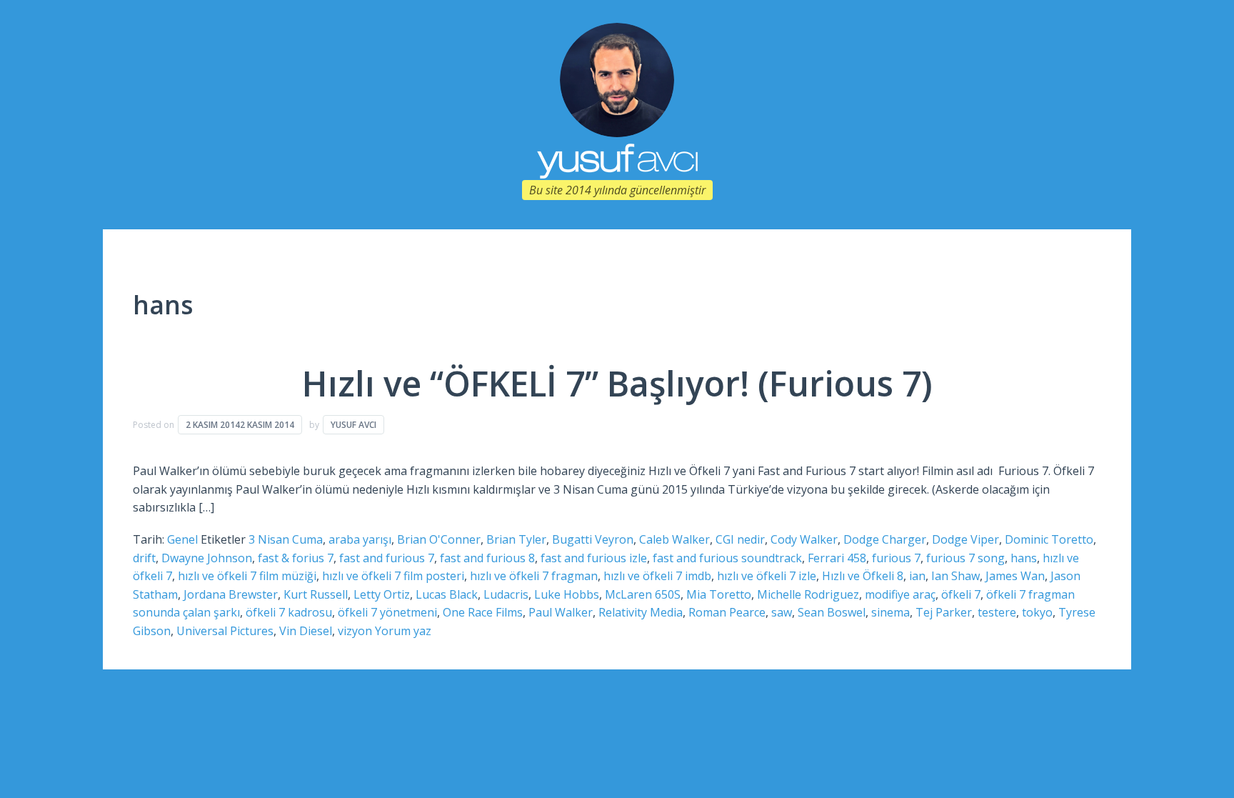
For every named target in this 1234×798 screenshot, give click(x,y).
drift (144, 558)
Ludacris (505, 594)
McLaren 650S (643, 594)
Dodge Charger (884, 539)
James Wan (1015, 576)
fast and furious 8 (487, 558)
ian (917, 576)
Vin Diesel (305, 631)
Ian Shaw (955, 576)
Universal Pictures (225, 631)
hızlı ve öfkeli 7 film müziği (247, 576)
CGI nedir (740, 539)
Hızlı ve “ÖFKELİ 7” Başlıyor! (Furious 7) (617, 383)
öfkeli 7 (960, 594)
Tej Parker (944, 612)
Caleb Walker (674, 539)
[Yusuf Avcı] (617, 78)
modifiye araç (900, 594)
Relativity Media (640, 612)
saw (781, 612)
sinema (890, 612)
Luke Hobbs (566, 594)
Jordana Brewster (231, 594)
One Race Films (483, 612)
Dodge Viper (965, 539)
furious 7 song (965, 558)
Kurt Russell (316, 594)
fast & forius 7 (295, 558)
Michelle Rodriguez (808, 594)
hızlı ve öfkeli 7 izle (766, 576)
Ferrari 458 (837, 558)
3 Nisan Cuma (286, 539)
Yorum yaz (403, 631)
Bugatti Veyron (592, 539)
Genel (182, 539)
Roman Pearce (727, 612)
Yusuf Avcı (353, 425)
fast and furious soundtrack (727, 558)
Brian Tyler (516, 539)
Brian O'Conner (439, 539)
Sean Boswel (832, 612)
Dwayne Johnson (206, 558)
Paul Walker (560, 612)
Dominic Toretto (1049, 539)
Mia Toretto (718, 594)
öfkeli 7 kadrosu (289, 612)
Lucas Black (447, 594)
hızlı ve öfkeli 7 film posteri (393, 576)
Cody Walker (804, 539)
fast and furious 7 (386, 558)
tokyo (1037, 612)
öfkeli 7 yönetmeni (387, 612)
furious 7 (896, 558)
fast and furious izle (594, 558)
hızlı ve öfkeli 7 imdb (657, 576)
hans (1023, 558)
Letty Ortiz (381, 594)
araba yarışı (359, 539)
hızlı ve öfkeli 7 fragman (534, 576)
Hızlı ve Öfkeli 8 (862, 576)
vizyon (355, 631)
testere (997, 612)
